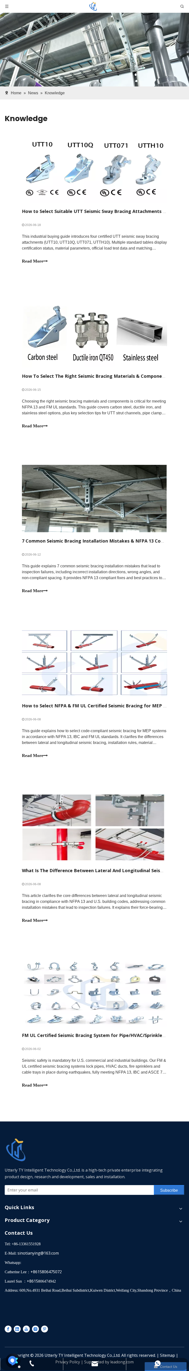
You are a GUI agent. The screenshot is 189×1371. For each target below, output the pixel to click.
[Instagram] (35, 1329)
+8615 (32, 1281)
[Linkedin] (17, 1329)
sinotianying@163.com (38, 1253)
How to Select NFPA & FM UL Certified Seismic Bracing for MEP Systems (102, 706)
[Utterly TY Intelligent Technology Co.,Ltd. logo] (55, 1150)
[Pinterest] (44, 1329)
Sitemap (167, 1355)
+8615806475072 (46, 1271)
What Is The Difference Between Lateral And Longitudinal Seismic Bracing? (105, 870)
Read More (32, 261)
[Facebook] (8, 1329)
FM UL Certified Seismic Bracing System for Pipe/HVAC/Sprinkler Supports (103, 1035)
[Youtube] (26, 1329)
